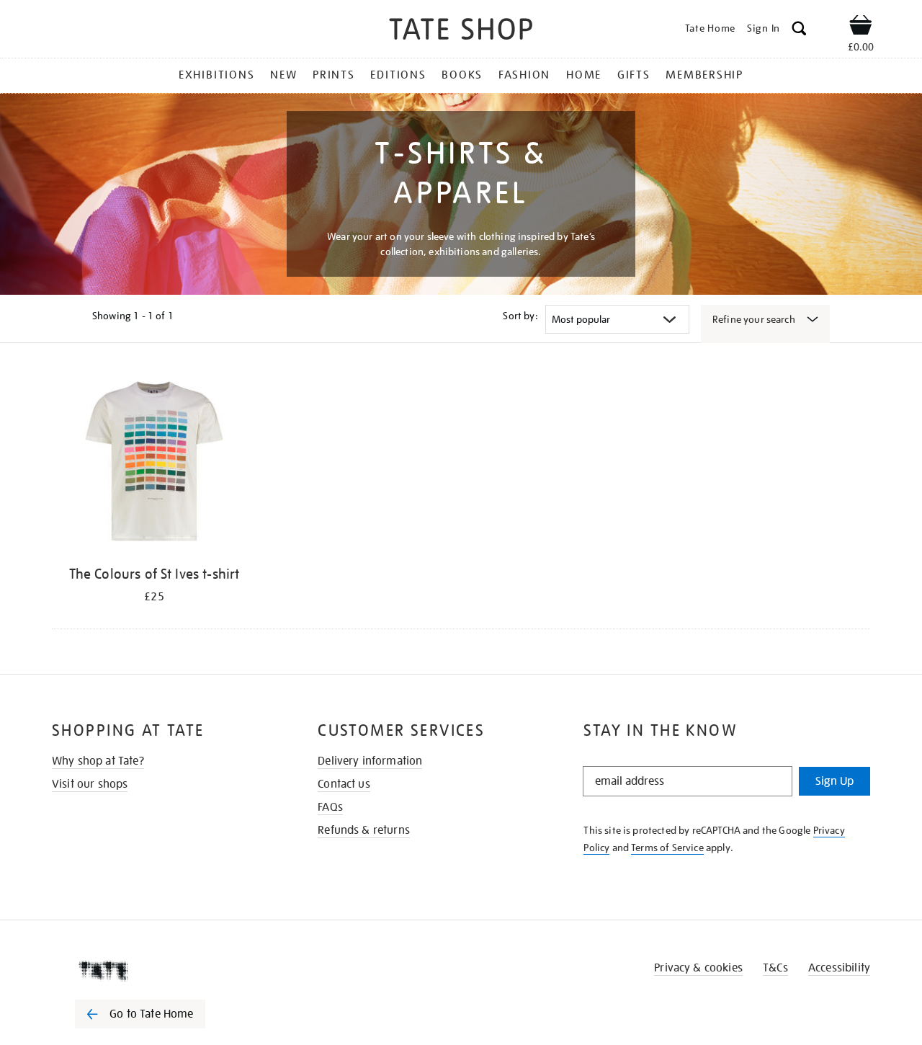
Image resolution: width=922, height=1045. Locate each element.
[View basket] (860, 27)
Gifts (633, 75)
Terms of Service (667, 847)
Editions (398, 75)
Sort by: (520, 315)
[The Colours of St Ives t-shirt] (154, 464)
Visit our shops (89, 784)
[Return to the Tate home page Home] (461, 31)
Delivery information (370, 761)
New (283, 75)
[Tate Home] (165, 970)
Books (462, 75)
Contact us (344, 784)
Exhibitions (216, 75)
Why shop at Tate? (98, 761)
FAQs (330, 807)
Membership (704, 75)
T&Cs (775, 968)
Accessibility (839, 968)
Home (583, 75)
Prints (334, 75)
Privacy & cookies (698, 968)
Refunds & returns (364, 830)
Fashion (524, 75)
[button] (799, 30)
